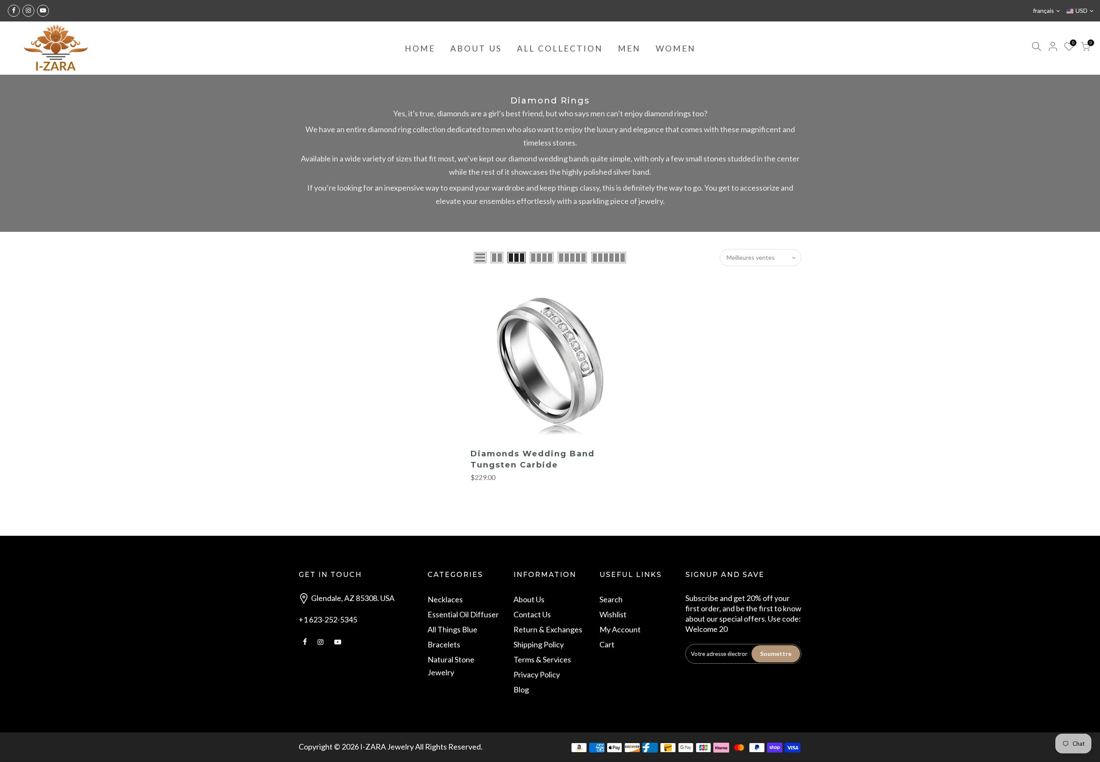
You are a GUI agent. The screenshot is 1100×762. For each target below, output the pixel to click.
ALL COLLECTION (560, 48)
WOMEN (676, 48)
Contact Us (532, 614)
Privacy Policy (536, 674)
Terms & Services (542, 659)
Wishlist (612, 614)
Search (611, 599)
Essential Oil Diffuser (463, 614)
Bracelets (444, 644)
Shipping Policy (538, 644)
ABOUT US (476, 48)
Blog (521, 689)
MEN (629, 48)
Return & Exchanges (547, 629)
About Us (528, 599)
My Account (620, 629)
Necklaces (445, 599)
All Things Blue (452, 629)
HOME (420, 48)
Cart (606, 644)
